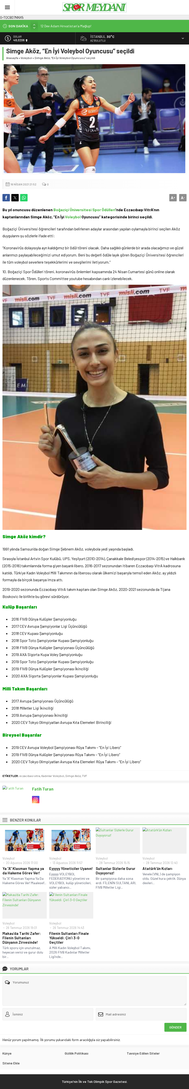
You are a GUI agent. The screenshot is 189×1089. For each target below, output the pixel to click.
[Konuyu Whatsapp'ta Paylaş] (24, 197)
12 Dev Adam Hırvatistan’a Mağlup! (65, 26)
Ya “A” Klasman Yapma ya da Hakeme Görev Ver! (23, 870)
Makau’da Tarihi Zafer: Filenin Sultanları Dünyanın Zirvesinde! (21, 937)
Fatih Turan (42, 788)
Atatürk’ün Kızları (157, 868)
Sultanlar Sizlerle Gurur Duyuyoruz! (115, 870)
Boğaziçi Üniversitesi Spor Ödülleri (84, 209)
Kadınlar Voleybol (52, 775)
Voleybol (26, 58)
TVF (84, 775)
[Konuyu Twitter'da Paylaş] (15, 197)
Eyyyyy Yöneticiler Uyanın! (71, 868)
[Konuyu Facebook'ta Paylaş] (6, 197)
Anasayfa (12, 58)
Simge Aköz (73, 775)
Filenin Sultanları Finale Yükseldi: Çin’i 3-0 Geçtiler (69, 937)
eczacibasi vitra (29, 775)
